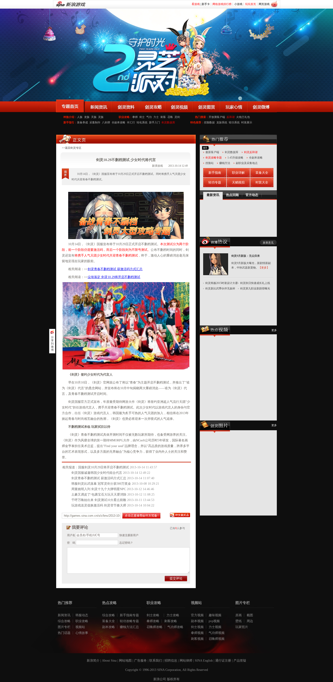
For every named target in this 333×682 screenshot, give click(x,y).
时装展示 (246, 122)
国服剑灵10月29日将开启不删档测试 (103, 467)
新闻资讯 (64, 615)
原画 (238, 615)
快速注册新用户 (128, 535)
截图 (250, 615)
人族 (79, 117)
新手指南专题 (129, 615)
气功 (149, 117)
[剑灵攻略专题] (153, 106)
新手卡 (206, 4)
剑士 (142, 117)
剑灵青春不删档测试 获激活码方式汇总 (115, 269)
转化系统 (142, 122)
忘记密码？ (126, 542)
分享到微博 (52, 344)
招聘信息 (170, 660)
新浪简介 (93, 660)
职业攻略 (81, 621)
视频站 (80, 627)
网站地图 (125, 660)
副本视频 (197, 621)
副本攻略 (108, 627)
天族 (94, 117)
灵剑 (177, 117)
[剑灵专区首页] (70, 106)
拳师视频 (197, 633)
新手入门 (154, 122)
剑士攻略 (153, 615)
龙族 (86, 117)
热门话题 (64, 633)
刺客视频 (197, 638)
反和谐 (231, 117)
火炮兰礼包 (243, 117)
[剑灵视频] (179, 106)
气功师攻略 (175, 627)
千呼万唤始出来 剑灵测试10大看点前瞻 (98, 500)
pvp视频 (214, 621)
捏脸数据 (209, 122)
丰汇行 (131, 122)
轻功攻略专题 (129, 621)
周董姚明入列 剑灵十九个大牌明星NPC (98, 489)
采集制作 (94, 122)
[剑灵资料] (126, 106)
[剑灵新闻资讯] (98, 106)
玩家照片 (241, 627)
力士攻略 (172, 615)
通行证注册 (223, 660)
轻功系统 (234, 122)
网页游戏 (264, 4)
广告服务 (140, 660)
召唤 (170, 117)
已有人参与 (177, 528)
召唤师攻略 (154, 627)
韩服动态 (81, 615)
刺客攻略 (170, 621)
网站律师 (186, 660)
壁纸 (238, 621)
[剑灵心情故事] (234, 106)
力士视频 (215, 627)
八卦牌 (106, 122)
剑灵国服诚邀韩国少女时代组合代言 (96, 472)
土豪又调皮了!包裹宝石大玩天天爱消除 (98, 494)
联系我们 (155, 660)
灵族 (101, 117)
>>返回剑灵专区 (71, 147)
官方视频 (197, 615)
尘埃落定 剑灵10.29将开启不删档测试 (114, 277)
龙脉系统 (221, 122)
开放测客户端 (217, 117)
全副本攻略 (118, 122)
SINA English (204, 660)
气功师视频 (216, 633)
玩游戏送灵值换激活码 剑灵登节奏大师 (98, 505)
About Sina (109, 660)
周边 (250, 621)
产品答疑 (240, 660)
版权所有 (173, 679)
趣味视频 (215, 615)
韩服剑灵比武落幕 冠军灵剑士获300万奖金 (101, 483)
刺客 (163, 117)
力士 (156, 117)
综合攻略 (64, 621)
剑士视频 (197, 627)
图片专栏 (64, 627)
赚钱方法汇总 (129, 627)
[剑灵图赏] (206, 106)
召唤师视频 (216, 638)
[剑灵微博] (262, 106)
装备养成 (82, 122)
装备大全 (108, 621)
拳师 (135, 117)
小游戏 (238, 4)
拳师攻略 (153, 621)
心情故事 (81, 633)
